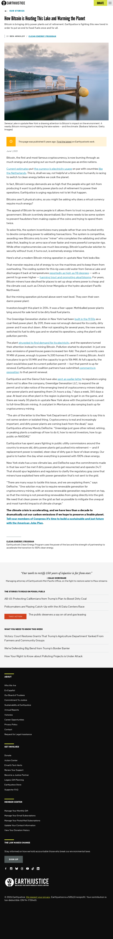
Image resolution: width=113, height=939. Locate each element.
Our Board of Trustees (14, 695)
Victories (8, 714)
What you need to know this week (23, 629)
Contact (8, 729)
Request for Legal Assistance (18, 734)
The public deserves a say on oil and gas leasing (57, 614)
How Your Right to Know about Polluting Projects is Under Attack (43, 656)
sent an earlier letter (70, 379)
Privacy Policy (10, 724)
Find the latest (64, 141)
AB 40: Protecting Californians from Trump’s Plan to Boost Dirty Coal (45, 598)
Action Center (11, 760)
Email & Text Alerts (13, 765)
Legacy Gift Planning (14, 779)
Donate (7, 755)
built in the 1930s (85, 319)
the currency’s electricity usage (53, 168)
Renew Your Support (13, 770)
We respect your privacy (38, 897)
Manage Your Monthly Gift (16, 810)
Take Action (15, 616)
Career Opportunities (14, 719)
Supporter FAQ (11, 789)
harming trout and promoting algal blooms (65, 277)
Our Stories (17, 10)
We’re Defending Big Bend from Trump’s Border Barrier (37, 648)
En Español (9, 690)
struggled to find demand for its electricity (44, 342)
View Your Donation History (17, 830)
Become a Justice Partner (16, 775)
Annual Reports (11, 709)
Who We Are (10, 685)
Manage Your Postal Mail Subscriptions (22, 820)
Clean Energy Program (42, 36)
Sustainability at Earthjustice (17, 705)
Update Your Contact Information (19, 825)
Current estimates (17, 168)
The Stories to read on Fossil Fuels (24, 591)
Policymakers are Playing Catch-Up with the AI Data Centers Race (44, 606)
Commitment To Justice (15, 700)
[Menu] (110, 3)
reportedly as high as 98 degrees (69, 273)
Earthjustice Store (12, 784)
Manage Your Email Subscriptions (19, 815)
